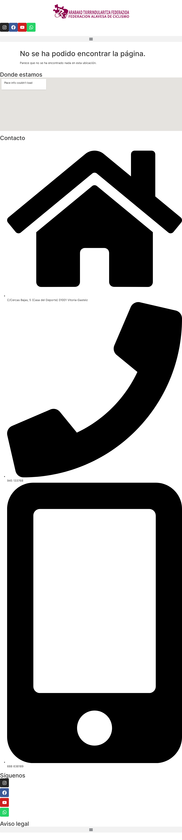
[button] (91, 39)
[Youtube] (22, 27)
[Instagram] (4, 27)
